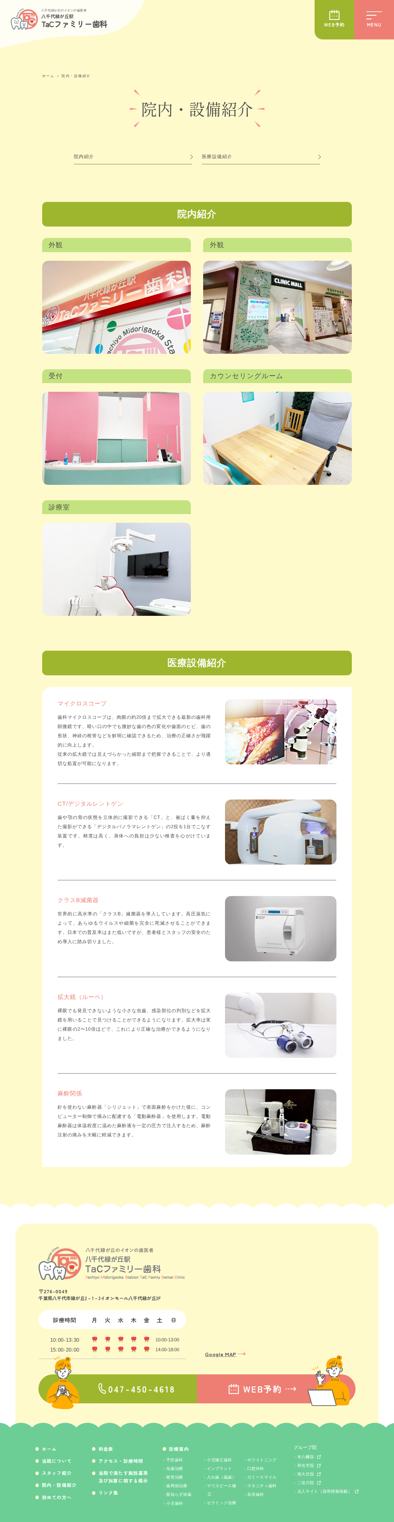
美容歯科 (255, 1494)
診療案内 (179, 1449)
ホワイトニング (262, 1460)
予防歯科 (174, 1460)
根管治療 (174, 1477)
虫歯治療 (174, 1468)
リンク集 (108, 1492)
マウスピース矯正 (221, 1489)
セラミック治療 (221, 1502)
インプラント (219, 1468)
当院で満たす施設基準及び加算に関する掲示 (123, 1477)
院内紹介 (84, 156)
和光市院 (305, 1465)
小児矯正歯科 (219, 1460)
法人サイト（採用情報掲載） (324, 1491)
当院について (57, 1461)
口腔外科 (255, 1468)
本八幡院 (305, 1456)
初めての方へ (57, 1497)
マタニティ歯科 (262, 1485)
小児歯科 (174, 1503)
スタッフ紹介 (57, 1473)
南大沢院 (305, 1474)
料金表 (105, 1449)
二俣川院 (305, 1482)
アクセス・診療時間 (120, 1461)
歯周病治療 (176, 1485)
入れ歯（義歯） (221, 1477)
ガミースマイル (262, 1477)
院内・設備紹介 (76, 76)
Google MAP (220, 1354)
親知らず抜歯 (178, 1494)
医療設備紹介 (217, 156)
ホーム (48, 76)
